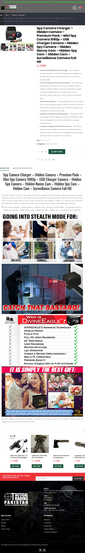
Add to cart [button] (15, 466)
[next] (83, 28)
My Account (48, 526)
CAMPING (48, 144)
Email (53, 159)
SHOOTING (54, 144)
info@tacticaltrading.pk (51, 505)
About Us (47, 520)
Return (3, 526)
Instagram (44, 550)
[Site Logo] (11, 8)
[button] (3, 8)
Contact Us (47, 523)
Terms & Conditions (50, 532)
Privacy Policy (5, 529)
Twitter (42, 159)
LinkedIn (46, 159)
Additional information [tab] (22, 168)
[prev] (79, 28)
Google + (50, 159)
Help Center (5, 520)
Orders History (48, 529)
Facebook (38, 159)
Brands (3, 523)
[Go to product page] (18, 444)
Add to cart (58, 151)
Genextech (44, 545)
